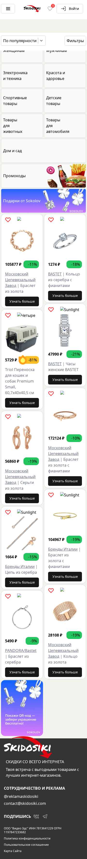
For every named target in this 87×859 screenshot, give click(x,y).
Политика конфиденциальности (27, 838)
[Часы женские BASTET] (65, 330)
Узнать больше (22, 301)
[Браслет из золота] (22, 241)
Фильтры (75, 40)
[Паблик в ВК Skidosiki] (36, 816)
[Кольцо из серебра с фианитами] (65, 241)
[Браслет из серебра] (22, 617)
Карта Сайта (13, 851)
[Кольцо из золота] (65, 611)
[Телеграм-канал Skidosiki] (45, 816)
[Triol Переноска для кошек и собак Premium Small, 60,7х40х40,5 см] (22, 336)
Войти (74, 8)
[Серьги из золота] (22, 438)
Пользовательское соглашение (26, 845)
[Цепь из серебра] (22, 533)
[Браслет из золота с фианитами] (65, 414)
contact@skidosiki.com (25, 803)
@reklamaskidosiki (21, 796)
